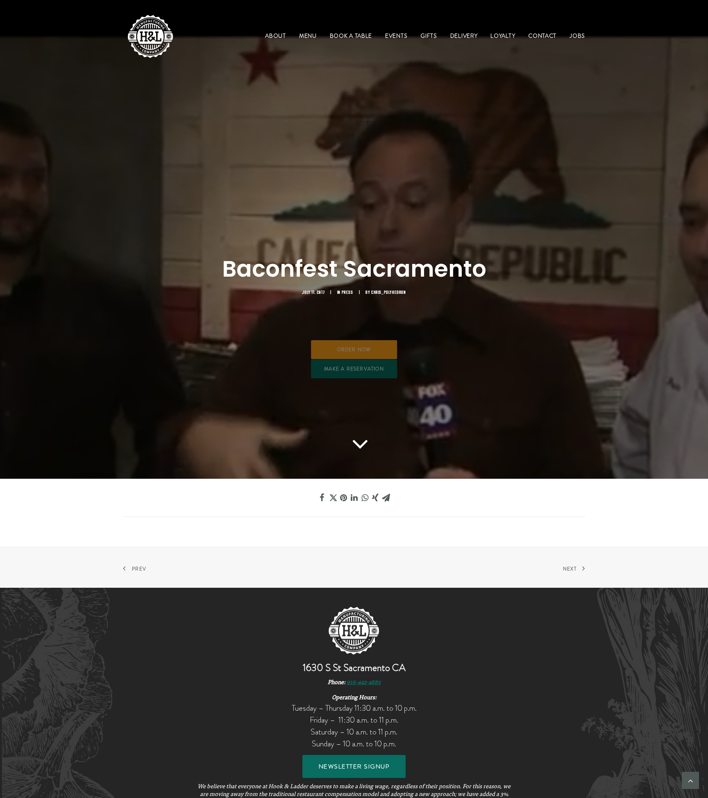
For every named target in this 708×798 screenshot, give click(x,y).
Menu (308, 36)
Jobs (577, 36)
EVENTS (396, 36)
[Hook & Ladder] (150, 35)
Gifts (428, 36)
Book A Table (351, 36)
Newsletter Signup (354, 766)
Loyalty (502, 36)
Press (347, 292)
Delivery (464, 36)
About (275, 36)
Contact (542, 36)
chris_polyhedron (388, 292)
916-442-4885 (364, 683)
